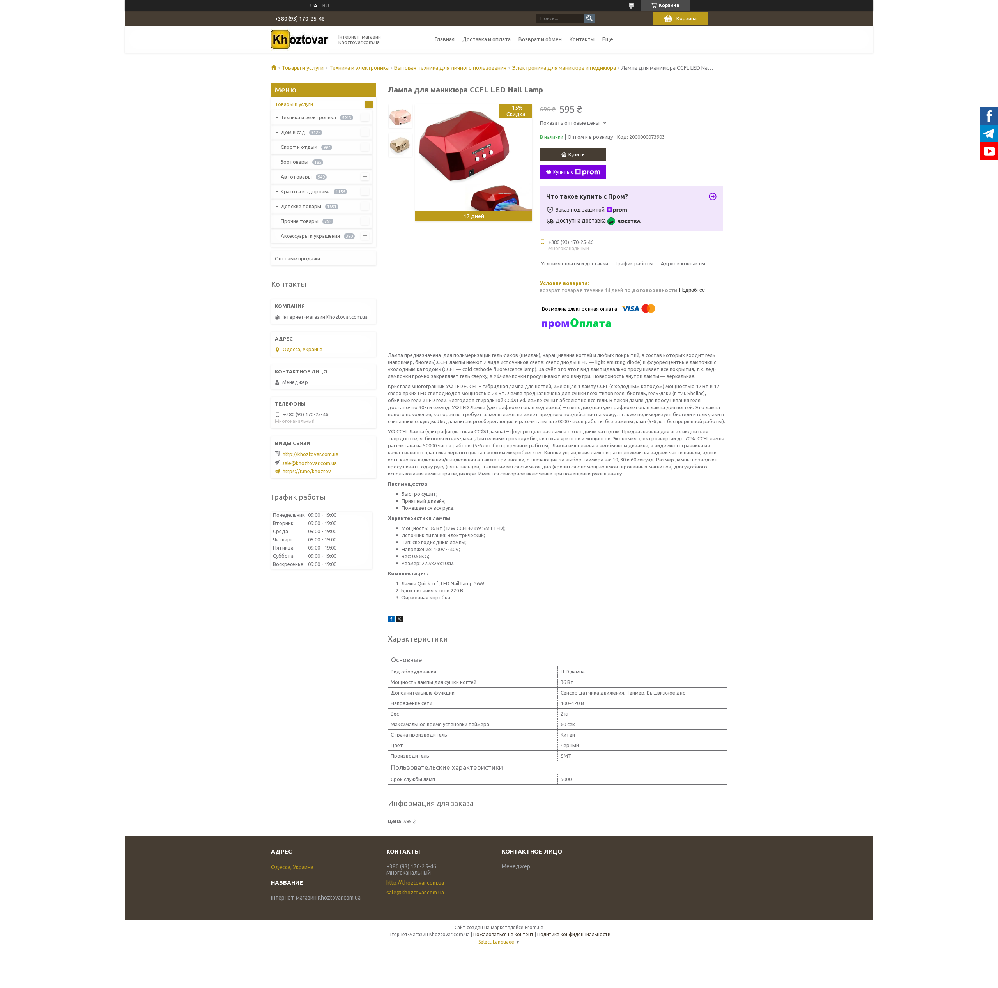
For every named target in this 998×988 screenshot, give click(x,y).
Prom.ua (534, 927)
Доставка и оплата (486, 39)
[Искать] (589, 18)
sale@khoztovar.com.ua (309, 463)
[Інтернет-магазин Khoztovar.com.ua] (300, 39)
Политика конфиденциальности (573, 934)
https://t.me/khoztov (307, 471)
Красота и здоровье (305, 191)
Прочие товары (300, 221)
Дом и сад (293, 132)
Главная (445, 39)
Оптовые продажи (297, 258)
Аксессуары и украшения (310, 236)
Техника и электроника (359, 68)
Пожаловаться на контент (503, 934)
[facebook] (391, 620)
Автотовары (296, 176)
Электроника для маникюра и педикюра (564, 68)
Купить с (563, 172)
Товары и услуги (303, 68)
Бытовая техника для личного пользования (450, 68)
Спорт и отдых (299, 147)
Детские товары (301, 206)
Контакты (582, 39)
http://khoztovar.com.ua (310, 454)
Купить (576, 154)
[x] (399, 620)
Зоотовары (294, 161)
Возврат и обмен (540, 39)
